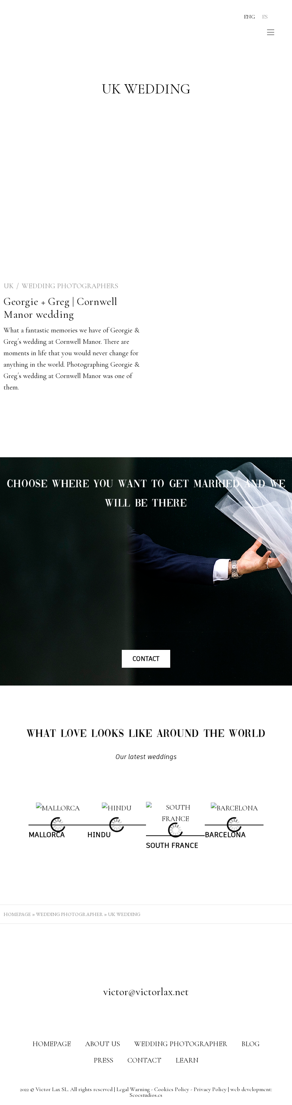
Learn (187, 1060)
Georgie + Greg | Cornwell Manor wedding (61, 308)
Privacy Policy (210, 1089)
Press (103, 1060)
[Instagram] (146, 1015)
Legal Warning (133, 1089)
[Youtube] (159, 1015)
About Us (102, 1044)
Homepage (17, 914)
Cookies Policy (171, 1089)
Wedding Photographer (69, 914)
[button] (22, 830)
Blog (250, 1044)
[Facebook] (132, 1015)
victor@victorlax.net (146, 991)
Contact (144, 1060)
